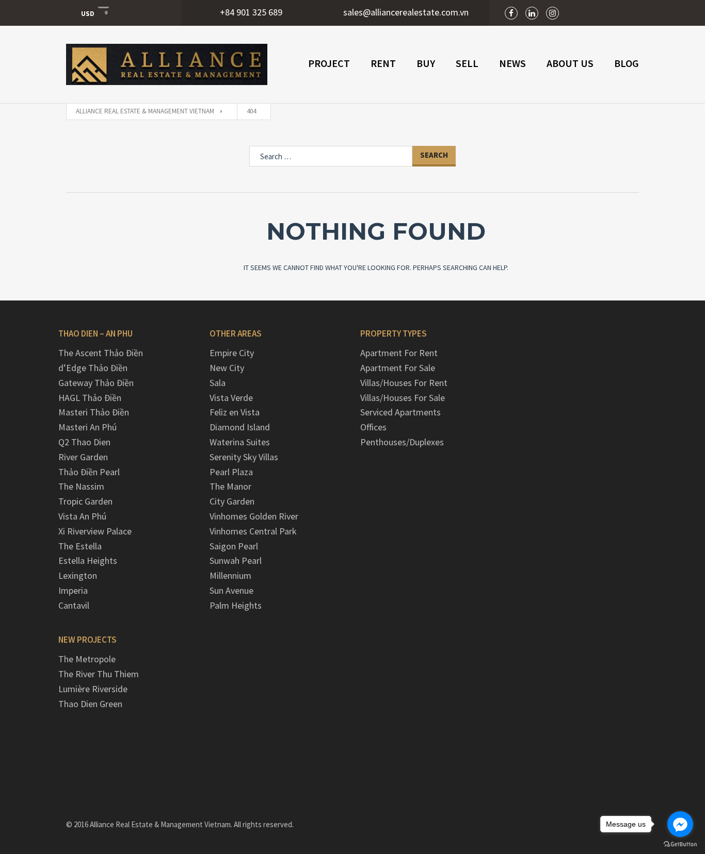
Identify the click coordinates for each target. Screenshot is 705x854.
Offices (373, 427)
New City (227, 368)
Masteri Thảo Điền (93, 412)
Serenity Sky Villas (244, 457)
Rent (383, 63)
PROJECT (329, 63)
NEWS (512, 63)
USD (87, 13)
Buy (425, 63)
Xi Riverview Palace (95, 531)
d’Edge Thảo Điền (92, 368)
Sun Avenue (231, 590)
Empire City (232, 353)
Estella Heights (87, 560)
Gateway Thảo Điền (96, 383)
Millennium (230, 575)
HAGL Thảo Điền (89, 398)
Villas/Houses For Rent (403, 383)
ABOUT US (570, 63)
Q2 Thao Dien (84, 442)
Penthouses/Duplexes (402, 442)
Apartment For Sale (397, 368)
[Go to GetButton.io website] (680, 844)
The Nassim (81, 486)
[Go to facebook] (680, 824)
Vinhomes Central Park (253, 531)
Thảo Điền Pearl (89, 472)
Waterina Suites (240, 442)
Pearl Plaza (231, 472)
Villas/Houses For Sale (402, 398)
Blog (626, 63)
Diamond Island (240, 427)
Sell (467, 63)
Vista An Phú (82, 516)
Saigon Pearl (234, 546)
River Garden (83, 457)
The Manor (230, 486)
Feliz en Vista (235, 412)
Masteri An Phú (87, 427)
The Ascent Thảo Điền (100, 353)
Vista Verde (231, 398)
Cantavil (73, 605)
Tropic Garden (85, 501)
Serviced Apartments (400, 412)
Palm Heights (236, 605)
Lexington (77, 575)
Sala (218, 383)
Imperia (73, 590)
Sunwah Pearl (236, 560)
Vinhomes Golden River (254, 516)
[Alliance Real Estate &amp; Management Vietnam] (166, 64)
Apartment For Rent (399, 353)
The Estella (80, 546)
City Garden (232, 501)
